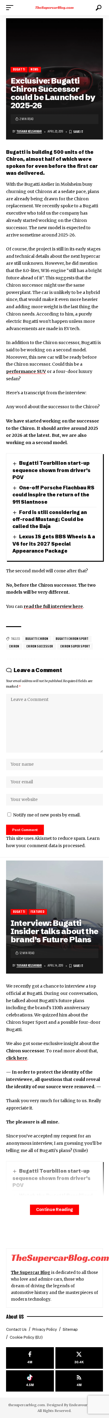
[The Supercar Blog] (54, 7)
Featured (37, 911)
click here (16, 1058)
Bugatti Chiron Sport (72, 638)
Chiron (14, 646)
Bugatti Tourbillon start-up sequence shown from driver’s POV (51, 470)
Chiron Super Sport (75, 646)
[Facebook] (30, 1358)
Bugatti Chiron (36, 638)
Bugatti (19, 69)
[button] (11, 7)
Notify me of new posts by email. (47, 815)
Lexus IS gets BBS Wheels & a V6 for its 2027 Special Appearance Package (53, 543)
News (34, 69)
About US (15, 1316)
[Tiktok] (30, 1381)
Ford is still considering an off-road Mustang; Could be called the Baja (49, 519)
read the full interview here (53, 606)
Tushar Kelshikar (29, 131)
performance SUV (26, 371)
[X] (79, 1358)
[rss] (79, 1381)
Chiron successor (39, 646)
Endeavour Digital (84, 1405)
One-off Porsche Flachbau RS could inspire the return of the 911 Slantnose (53, 495)
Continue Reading (54, 1209)
